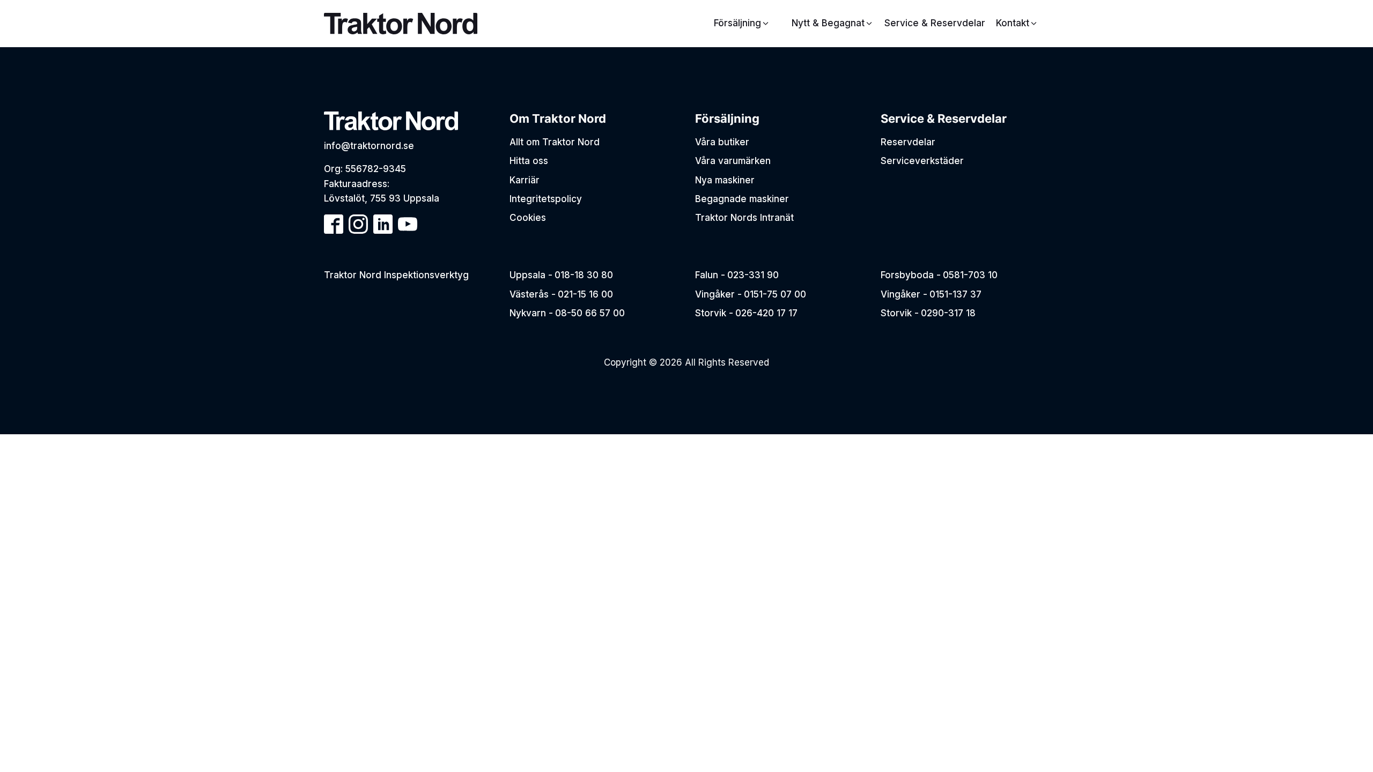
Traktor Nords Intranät (744, 217)
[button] (832, 23)
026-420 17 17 (766, 313)
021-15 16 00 (585, 294)
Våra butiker (722, 142)
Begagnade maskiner (742, 199)
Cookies (528, 217)
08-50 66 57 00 (590, 313)
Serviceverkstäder (922, 160)
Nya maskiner (725, 180)
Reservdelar (908, 142)
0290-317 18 (948, 313)
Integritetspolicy (546, 199)
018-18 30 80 (584, 275)
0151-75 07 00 (775, 294)
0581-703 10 (970, 275)
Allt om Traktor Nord (555, 142)
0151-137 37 (955, 294)
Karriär (525, 180)
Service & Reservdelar (934, 23)
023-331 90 (753, 275)
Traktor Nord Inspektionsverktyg (396, 275)
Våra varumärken (733, 160)
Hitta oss (529, 160)
